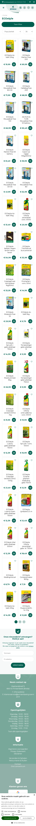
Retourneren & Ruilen (18, 761)
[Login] (24, 7)
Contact (18, 764)
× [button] (34, 795)
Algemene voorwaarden (18, 749)
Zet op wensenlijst (15, 40)
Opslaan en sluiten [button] (10, 818)
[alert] (18, 809)
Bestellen (14, 64)
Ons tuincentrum (18, 766)
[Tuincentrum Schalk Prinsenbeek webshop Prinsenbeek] (13, 8)
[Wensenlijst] (28, 7)
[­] (34, 2)
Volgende (24, 621)
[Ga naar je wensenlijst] (29, 7)
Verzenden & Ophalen (18, 758)
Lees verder (29, 808)
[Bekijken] (32, 7)
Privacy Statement (18, 751)
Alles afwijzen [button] (27, 818)
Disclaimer (18, 754)
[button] (10, 811)
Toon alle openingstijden (18, 731)
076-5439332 (19, 692)
